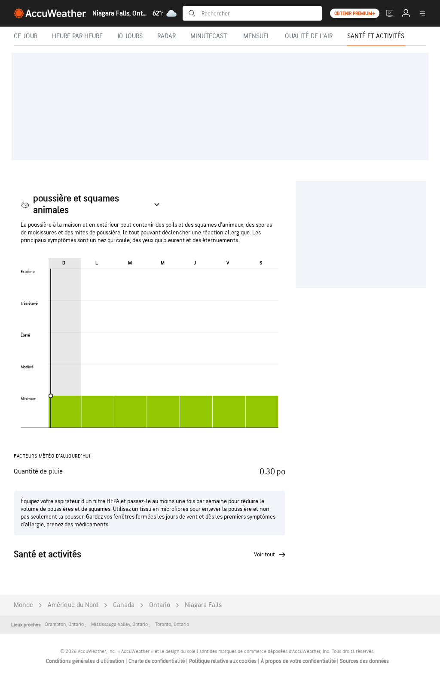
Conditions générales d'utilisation (85, 661)
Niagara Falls (203, 605)
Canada (123, 605)
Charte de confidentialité (157, 661)
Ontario (159, 605)
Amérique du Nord (73, 605)
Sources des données (364, 661)
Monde (23, 605)
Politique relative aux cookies (223, 661)
